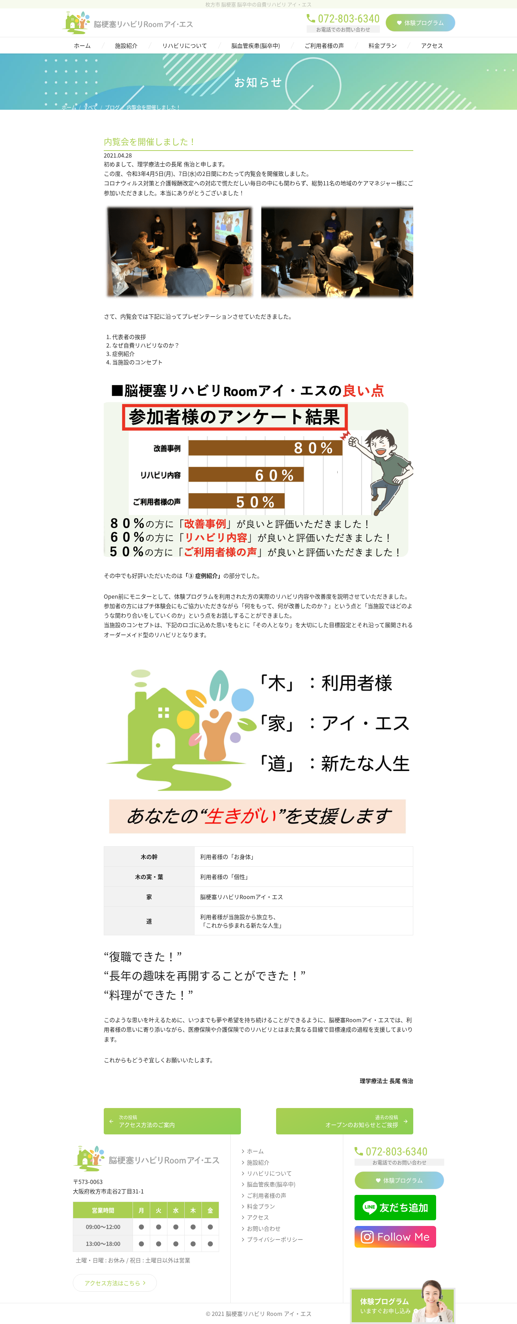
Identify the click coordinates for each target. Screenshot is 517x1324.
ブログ (112, 107)
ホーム (82, 45)
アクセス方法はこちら (112, 1283)
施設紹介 (126, 45)
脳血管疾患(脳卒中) (255, 45)
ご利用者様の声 (324, 45)
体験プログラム (385, 1305)
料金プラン (383, 45)
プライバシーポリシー (275, 1239)
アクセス (432, 45)
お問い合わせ (264, 1228)
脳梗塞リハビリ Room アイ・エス (269, 1313)
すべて (90, 107)
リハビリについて (184, 45)
